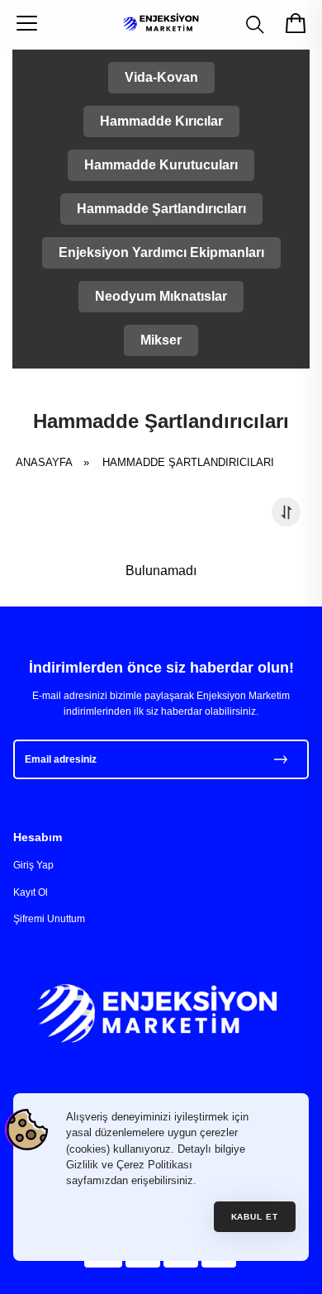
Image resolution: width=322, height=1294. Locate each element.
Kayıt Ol (30, 892)
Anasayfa (58, 462)
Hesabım (37, 837)
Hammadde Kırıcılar (161, 121)
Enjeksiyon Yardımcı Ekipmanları (161, 252)
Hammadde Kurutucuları (161, 165)
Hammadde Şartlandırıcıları (161, 209)
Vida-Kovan (161, 77)
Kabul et (255, 1216)
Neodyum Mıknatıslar (161, 296)
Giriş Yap (33, 865)
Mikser (161, 340)
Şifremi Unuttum (49, 919)
